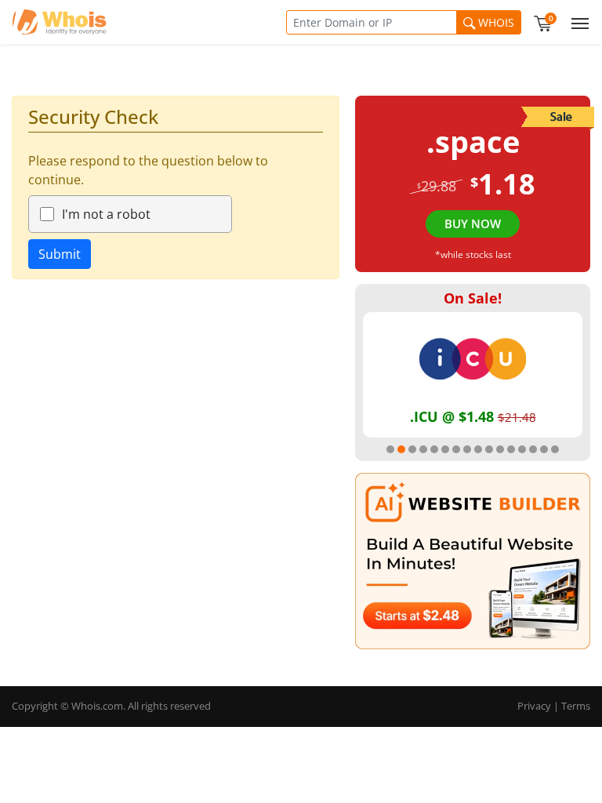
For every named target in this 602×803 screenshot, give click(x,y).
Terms (575, 706)
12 (511, 449)
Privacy (534, 706)
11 (500, 449)
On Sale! (473, 298)
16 (555, 449)
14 (533, 449)
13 (522, 449)
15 (544, 449)
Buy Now (472, 223)
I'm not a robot (106, 214)
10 (489, 449)
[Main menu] (576, 22)
